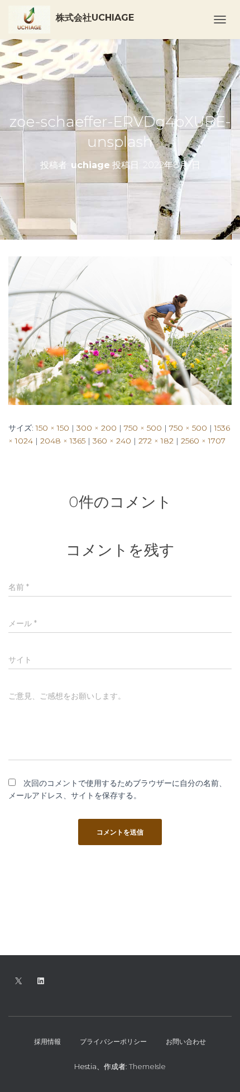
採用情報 (47, 1041)
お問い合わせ (186, 1041)
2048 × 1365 (62, 441)
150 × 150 (52, 428)
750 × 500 (143, 428)
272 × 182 (156, 441)
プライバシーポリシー (113, 1041)
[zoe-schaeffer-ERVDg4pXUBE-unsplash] (120, 330)
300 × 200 (96, 428)
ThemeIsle (147, 1066)
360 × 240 (112, 441)
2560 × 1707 (203, 441)
